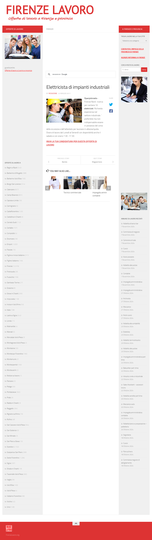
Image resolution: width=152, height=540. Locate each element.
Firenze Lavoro (50, 9)
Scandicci (10, 447)
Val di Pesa (11, 491)
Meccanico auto (129, 404)
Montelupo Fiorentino (15, 354)
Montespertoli (12, 365)
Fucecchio (10, 277)
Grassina (10, 288)
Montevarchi (11, 370)
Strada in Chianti (13, 469)
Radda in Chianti (13, 403)
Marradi (10, 332)
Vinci (8, 507)
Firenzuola (11, 272)
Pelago (9, 387)
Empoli (9, 244)
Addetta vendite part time (132, 396)
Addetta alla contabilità (131, 323)
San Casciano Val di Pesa (16, 425)
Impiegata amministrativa (132, 282)
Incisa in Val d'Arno (14, 304)
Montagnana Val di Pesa (16, 343)
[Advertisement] (81, 49)
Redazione (53, 93)
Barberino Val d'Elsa (14, 179)
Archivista (126, 298)
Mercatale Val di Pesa (15, 337)
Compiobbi (11, 233)
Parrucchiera (127, 452)
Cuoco (125, 249)
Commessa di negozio (131, 232)
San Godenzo (12, 430)
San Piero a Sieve (13, 441)
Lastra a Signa (12, 315)
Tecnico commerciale (72, 192)
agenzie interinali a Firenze (133, 58)
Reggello (10, 408)
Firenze (49, 29)
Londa (9, 321)
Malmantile (11, 326)
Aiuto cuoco (127, 315)
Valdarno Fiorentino (14, 496)
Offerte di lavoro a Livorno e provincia (18, 70)
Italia (8, 310)
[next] (108, 188)
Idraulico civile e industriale (133, 376)
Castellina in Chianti (14, 217)
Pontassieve (11, 392)
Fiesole (9, 250)
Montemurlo (11, 359)
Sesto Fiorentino (13, 458)
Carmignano (11, 206)
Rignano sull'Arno (13, 414)
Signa (9, 463)
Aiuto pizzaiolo (128, 257)
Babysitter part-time (130, 368)
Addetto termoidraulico (131, 340)
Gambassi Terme (13, 283)
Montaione (11, 348)
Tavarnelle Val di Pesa (15, 474)
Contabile (126, 273)
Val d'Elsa (10, 485)
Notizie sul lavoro (13, 376)
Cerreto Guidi (12, 222)
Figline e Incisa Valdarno (15, 255)
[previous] (47, 188)
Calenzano (10, 189)
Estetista (126, 332)
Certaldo (10, 228)
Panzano (10, 381)
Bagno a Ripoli (12, 168)
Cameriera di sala (129, 240)
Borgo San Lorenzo (14, 184)
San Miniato (11, 436)
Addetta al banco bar (130, 224)
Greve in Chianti (12, 293)
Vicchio (9, 501)
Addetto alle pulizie (130, 265)
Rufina (9, 419)
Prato (9, 397)
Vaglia (9, 480)
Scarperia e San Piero (14, 452)
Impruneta (11, 299)
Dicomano (10, 239)
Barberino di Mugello (14, 173)
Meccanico (127, 307)
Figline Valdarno (13, 261)
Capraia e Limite (13, 200)
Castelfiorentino (13, 211)
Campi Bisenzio (12, 195)
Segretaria (127, 435)
